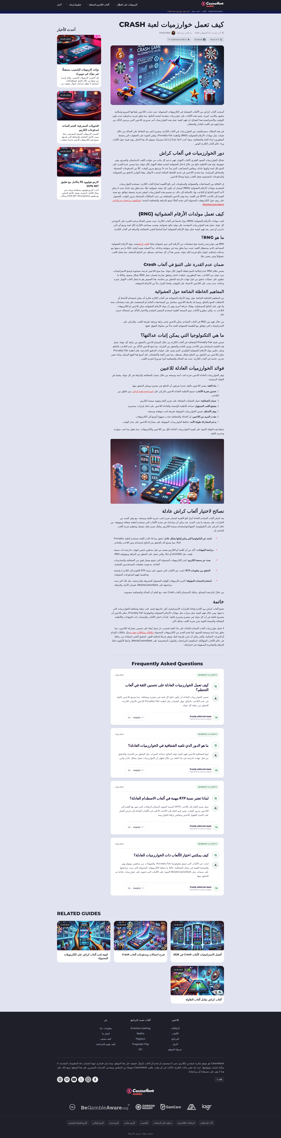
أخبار (59, 4)
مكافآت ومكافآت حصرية (142, 632)
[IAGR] (207, 1107)
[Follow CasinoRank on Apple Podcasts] (60, 1079)
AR (220, 1079)
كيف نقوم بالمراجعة (106, 1044)
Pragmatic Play (140, 1044)
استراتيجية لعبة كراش (142, 391)
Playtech (140, 1038)
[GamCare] (170, 1107)
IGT (140, 1049)
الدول (175, 1044)
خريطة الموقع (175, 1049)
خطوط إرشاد (75, 4)
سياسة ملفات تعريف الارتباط (140, 1133)
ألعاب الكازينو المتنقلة (99, 4)
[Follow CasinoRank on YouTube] (74, 1079)
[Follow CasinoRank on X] (81, 1079)
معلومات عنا (106, 1028)
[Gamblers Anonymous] (191, 1107)
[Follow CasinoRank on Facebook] (95, 1079)
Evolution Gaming (140, 1028)
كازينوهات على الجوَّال (127, 4)
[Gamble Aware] (105, 1107)
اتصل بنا (106, 1033)
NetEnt (140, 1033)
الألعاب (175, 1033)
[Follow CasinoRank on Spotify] (67, 1079)
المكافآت (175, 1028)
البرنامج (175, 1038)
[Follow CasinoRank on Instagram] (88, 1079)
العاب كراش (143, 243)
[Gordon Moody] (145, 1107)
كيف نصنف (105, 1038)
